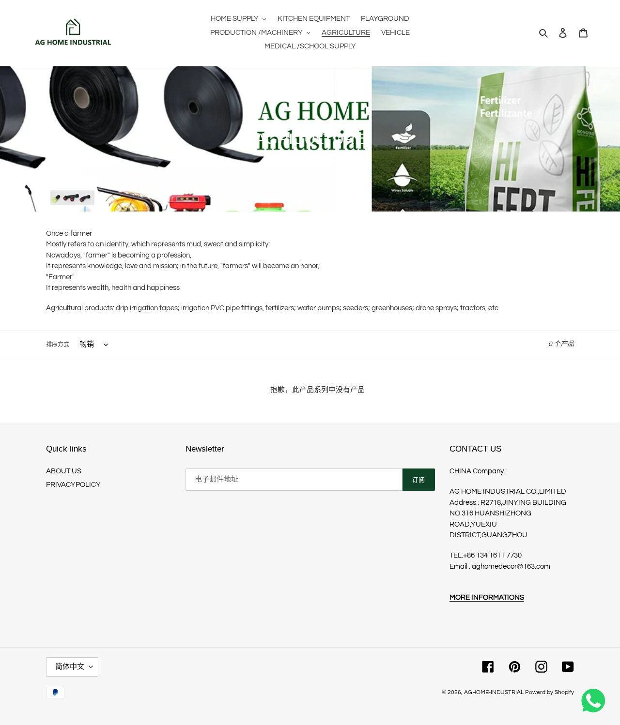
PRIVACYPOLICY (73, 484)
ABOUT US (63, 471)
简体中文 (69, 666)
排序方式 (57, 345)
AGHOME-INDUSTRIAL (494, 692)
